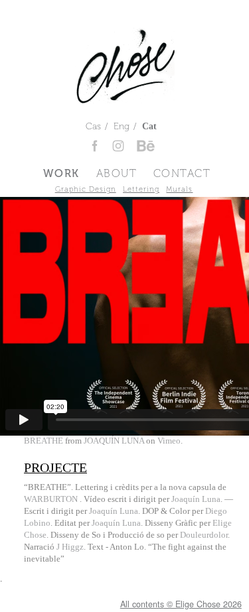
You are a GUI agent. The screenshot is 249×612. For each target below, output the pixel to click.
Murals (179, 189)
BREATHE (43, 441)
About (116, 173)
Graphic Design (85, 189)
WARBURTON (52, 499)
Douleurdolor (204, 535)
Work (61, 173)
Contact (182, 173)
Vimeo (169, 441)
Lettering (141, 189)
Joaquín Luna (195, 499)
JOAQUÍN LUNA (114, 441)
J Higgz (70, 547)
